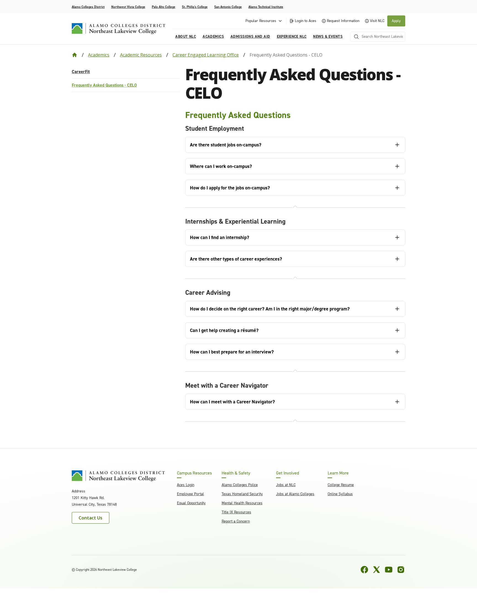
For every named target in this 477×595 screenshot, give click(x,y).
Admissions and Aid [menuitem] (250, 36)
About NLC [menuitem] (185, 36)
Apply (396, 20)
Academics (98, 55)
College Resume (341, 484)
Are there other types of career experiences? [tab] (236, 259)
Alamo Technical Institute (265, 7)
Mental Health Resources (242, 503)
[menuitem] (126, 72)
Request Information (343, 20)
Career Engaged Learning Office (206, 55)
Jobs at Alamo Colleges (295, 494)
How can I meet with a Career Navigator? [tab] (232, 401)
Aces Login (185, 484)
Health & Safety (236, 473)
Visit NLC (377, 20)
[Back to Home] (74, 55)
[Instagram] (400, 569)
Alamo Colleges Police (240, 484)
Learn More (338, 473)
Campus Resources (194, 473)
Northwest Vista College (128, 7)
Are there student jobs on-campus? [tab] (225, 144)
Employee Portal (190, 494)
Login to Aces (305, 20)
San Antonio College (228, 7)
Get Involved (287, 473)
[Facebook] (364, 569)
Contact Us (90, 518)
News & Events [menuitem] (327, 36)
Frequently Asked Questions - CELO (104, 85)
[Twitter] (376, 569)
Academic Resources (141, 55)
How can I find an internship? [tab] (219, 237)
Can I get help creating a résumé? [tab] (224, 330)
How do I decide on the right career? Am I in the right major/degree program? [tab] (270, 308)
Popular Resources (260, 20)
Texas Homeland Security (242, 494)
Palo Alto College (163, 7)
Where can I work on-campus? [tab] (221, 166)
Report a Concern (236, 521)
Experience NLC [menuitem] (292, 36)
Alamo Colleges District (88, 7)
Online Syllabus (340, 494)
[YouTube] (388, 569)
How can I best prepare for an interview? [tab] (232, 352)
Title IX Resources (236, 512)
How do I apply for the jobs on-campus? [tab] (230, 187)
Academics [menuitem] (213, 36)
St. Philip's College (195, 7)
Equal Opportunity (191, 503)
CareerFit (81, 71)
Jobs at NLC (286, 484)
